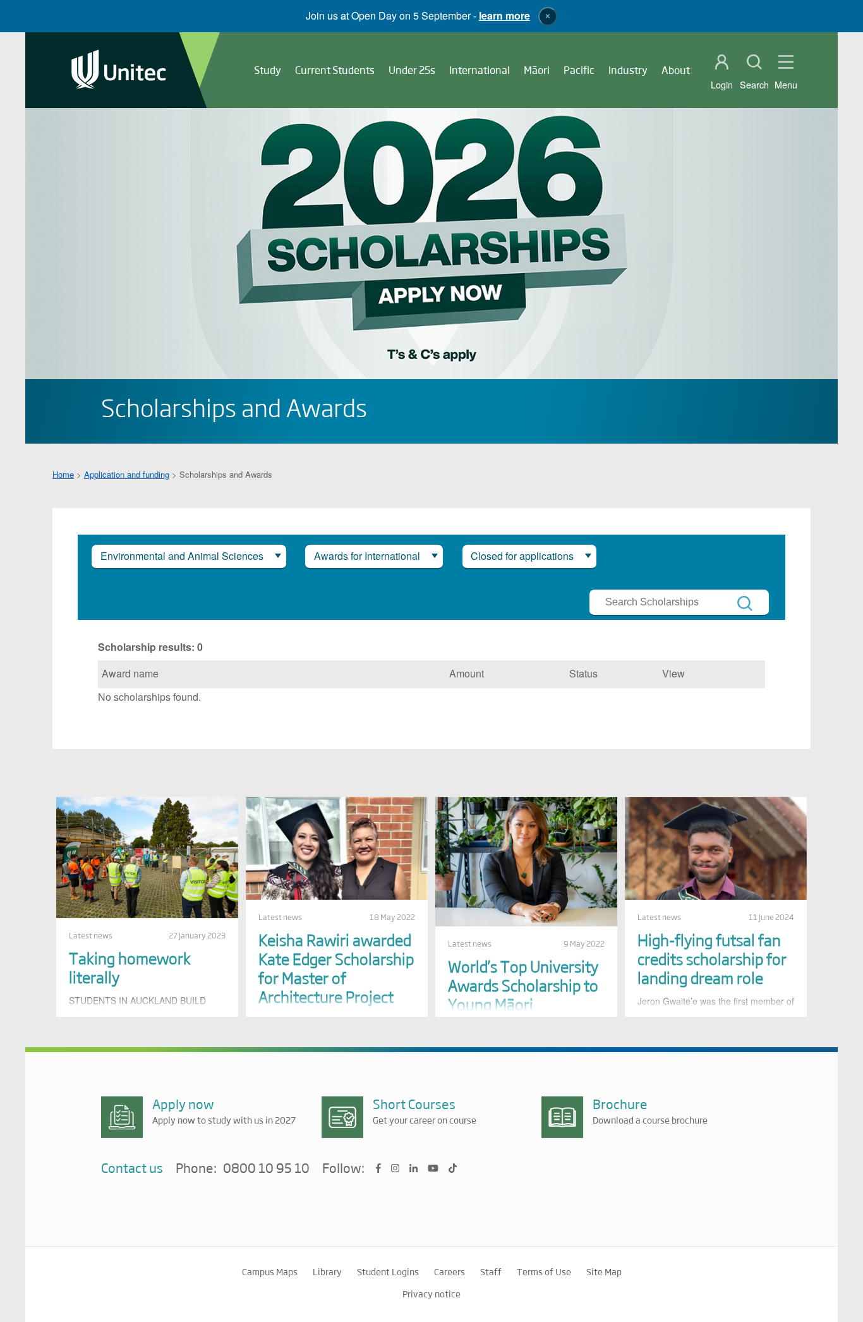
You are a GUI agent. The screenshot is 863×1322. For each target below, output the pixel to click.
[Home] (119, 70)
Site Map (604, 1271)
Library (327, 1271)
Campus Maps (270, 1271)
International (479, 70)
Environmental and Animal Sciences (181, 556)
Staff (491, 1271)
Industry (628, 70)
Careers (449, 1271)
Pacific (579, 70)
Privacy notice (431, 1293)
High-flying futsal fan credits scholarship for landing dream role (712, 958)
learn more (504, 15)
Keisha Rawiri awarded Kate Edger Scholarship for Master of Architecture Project (336, 967)
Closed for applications (522, 556)
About (675, 70)
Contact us (132, 1167)
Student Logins (388, 1271)
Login (722, 84)
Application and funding (126, 474)
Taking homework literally (130, 967)
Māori (537, 70)
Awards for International (367, 556)
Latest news (90, 935)
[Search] (744, 603)
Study (267, 70)
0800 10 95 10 (266, 1168)
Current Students (335, 70)
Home (63, 474)
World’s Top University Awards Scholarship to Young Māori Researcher (523, 994)
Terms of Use (544, 1271)
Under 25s (412, 70)
